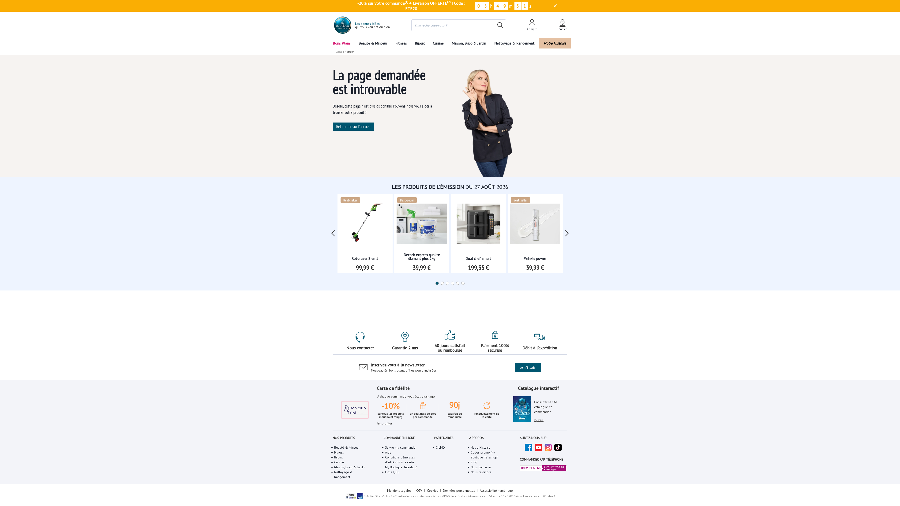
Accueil (340, 51)
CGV (419, 490)
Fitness (401, 43)
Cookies (432, 490)
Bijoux (420, 43)
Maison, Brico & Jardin (469, 43)
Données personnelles (459, 490)
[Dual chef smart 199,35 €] (478, 225)
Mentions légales (399, 490)
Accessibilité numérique (496, 490)
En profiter (384, 423)
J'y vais (539, 420)
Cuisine (438, 43)
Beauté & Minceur (373, 43)
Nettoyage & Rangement (514, 43)
